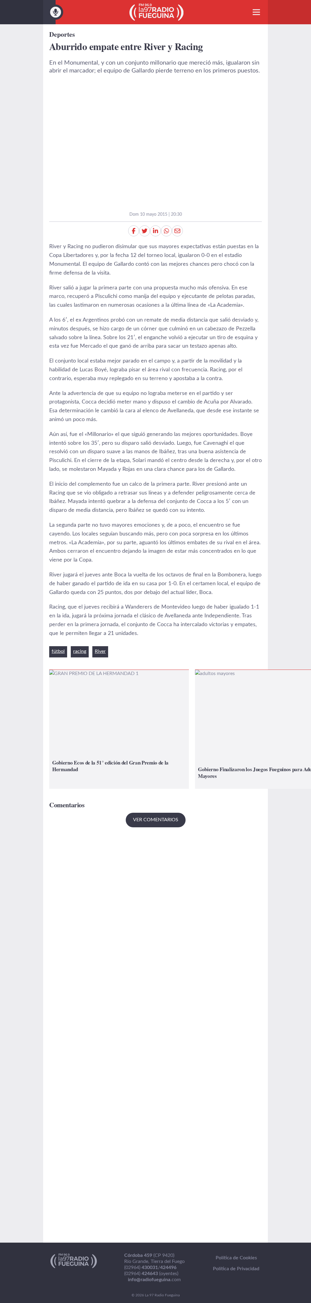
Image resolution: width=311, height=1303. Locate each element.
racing (79, 651)
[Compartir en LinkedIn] (155, 230)
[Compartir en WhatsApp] (166, 230)
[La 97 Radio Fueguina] (156, 12)
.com (154, 1279)
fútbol (58, 651)
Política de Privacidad (236, 1268)
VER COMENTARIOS (155, 819)
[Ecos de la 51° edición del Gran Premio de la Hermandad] (119, 729)
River (100, 651)
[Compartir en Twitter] (144, 230)
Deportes (62, 34)
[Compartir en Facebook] (133, 230)
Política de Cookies (236, 1257)
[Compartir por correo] (177, 230)
